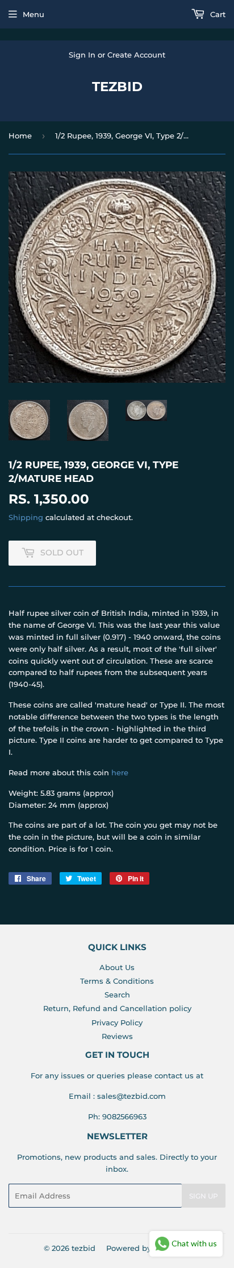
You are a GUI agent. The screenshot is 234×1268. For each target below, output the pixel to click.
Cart (216, 14)
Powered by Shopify (144, 1248)
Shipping (26, 517)
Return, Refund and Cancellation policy (117, 1008)
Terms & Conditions (117, 980)
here (119, 772)
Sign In (82, 54)
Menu (33, 14)
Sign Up (203, 1196)
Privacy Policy (117, 1022)
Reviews (117, 1036)
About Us (117, 967)
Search (117, 994)
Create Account (136, 54)
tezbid (117, 87)
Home (20, 135)
